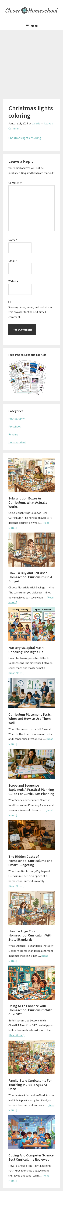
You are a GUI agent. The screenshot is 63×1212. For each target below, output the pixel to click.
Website (13, 281)
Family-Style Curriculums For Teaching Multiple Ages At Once (30, 1084)
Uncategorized (17, 442)
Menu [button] (34, 25)
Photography (16, 418)
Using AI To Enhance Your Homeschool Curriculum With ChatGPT (30, 1010)
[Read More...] (16, 673)
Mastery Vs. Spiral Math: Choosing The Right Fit (26, 649)
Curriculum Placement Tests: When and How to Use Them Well (30, 718)
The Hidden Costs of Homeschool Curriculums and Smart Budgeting (30, 860)
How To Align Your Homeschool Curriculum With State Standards (30, 935)
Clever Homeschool (31, 10)
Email (12, 260)
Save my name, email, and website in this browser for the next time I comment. (30, 312)
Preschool (14, 426)
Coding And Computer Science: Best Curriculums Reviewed (31, 1157)
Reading (13, 434)
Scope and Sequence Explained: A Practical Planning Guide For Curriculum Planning (31, 789)
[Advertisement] (31, 63)
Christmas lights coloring (24, 138)
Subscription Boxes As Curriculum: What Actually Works (27, 502)
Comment (15, 182)
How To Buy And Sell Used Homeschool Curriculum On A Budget (30, 577)
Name (12, 240)
